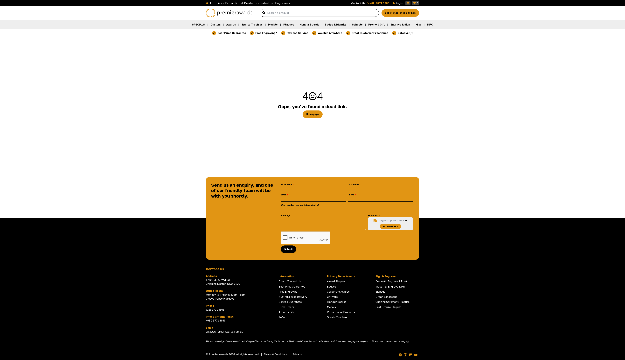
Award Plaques (336, 281)
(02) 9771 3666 (379, 2)
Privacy (297, 354)
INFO (430, 24)
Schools (357, 24)
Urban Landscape (386, 296)
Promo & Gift (376, 24)
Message (285, 215)
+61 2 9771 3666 (215, 320)
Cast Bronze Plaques (388, 307)
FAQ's (282, 317)
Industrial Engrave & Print (391, 286)
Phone (351, 194)
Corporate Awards (338, 291)
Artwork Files (287, 312)
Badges (331, 286)
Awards (231, 24)
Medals (273, 24)
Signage (380, 291)
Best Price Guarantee (292, 286)
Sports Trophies (252, 24)
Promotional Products (341, 312)
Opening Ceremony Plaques (392, 301)
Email (284, 194)
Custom (216, 24)
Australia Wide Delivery (293, 296)
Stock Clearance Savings (400, 12)
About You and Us (290, 281)
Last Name (353, 184)
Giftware (332, 296)
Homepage (312, 114)
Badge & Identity (335, 24)
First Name (286, 184)
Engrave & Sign (400, 24)
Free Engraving (288, 291)
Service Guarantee (290, 301)
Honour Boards (309, 24)
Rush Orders (286, 307)
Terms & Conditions (276, 354)
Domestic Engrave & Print (391, 281)
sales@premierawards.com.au (224, 331)
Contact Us (358, 3)
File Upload (374, 215)
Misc (418, 24)
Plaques (288, 24)
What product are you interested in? (300, 205)
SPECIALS (198, 24)
